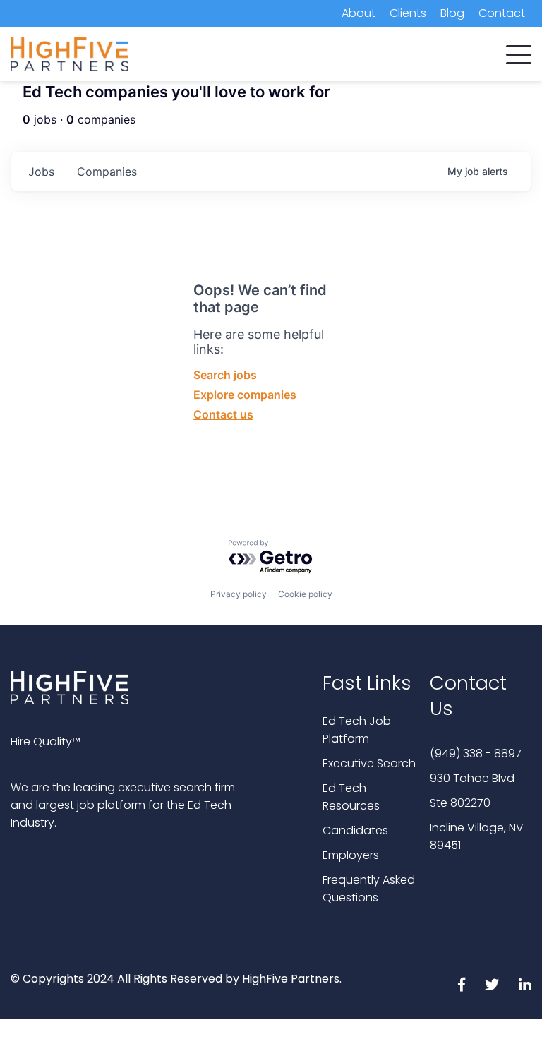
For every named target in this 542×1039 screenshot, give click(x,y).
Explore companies (244, 395)
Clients (408, 13)
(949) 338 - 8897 (476, 753)
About (358, 13)
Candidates (355, 830)
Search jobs (225, 375)
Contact (501, 13)
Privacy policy (238, 594)
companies (107, 171)
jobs (41, 171)
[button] (518, 51)
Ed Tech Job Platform (357, 730)
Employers (351, 855)
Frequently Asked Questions (369, 889)
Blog (452, 13)
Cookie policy (305, 594)
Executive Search (369, 763)
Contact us (223, 414)
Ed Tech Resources (351, 797)
